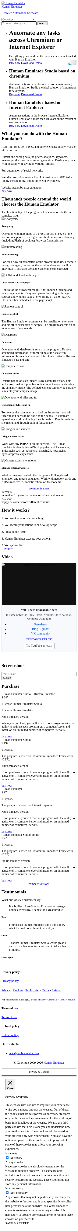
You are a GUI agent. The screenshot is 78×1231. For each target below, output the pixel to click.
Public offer (32, 990)
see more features (39, 488)
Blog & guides (40, 629)
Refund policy (10, 1035)
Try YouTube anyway (39, 645)
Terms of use (9, 1017)
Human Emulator (54, 1062)
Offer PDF (53, 999)
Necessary (16, 1157)
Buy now (14, 62)
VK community (40, 633)
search (42, 23)
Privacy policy (10, 980)
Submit (7, 677)
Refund (56, 990)
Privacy (6, 990)
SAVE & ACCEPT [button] (17, 1223)
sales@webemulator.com (39, 638)
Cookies (18, 990)
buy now (7, 191)
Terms (45, 990)
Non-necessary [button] (14, 1188)
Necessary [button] (11, 1153)
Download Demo (31, 62)
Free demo (40, 624)
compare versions (39, 883)
